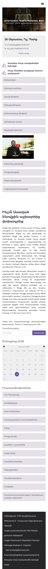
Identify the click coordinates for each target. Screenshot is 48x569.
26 (17, 374)
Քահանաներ (10, 80)
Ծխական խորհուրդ (12, 88)
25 (11, 374)
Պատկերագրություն (13, 478)
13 (23, 365)
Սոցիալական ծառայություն (16, 189)
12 (17, 365)
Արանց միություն (11, 97)
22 (35, 369)
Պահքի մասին (10, 436)
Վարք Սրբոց (9, 453)
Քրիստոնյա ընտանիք (13, 164)
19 (17, 369)
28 (29, 374)
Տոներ (7, 428)
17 (4, 369)
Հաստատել (39, 333)
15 (35, 365)
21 (29, 369)
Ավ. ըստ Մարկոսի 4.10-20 (18, 48)
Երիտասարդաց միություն (15, 113)
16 (42, 365)
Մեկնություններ (11, 470)
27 (23, 374)
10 (4, 365)
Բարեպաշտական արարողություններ (20, 420)
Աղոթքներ (8, 487)
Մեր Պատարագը (11, 395)
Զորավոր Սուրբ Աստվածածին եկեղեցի (23, 64)
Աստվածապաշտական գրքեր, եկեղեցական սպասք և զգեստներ (23, 496)
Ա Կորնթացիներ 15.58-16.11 (18, 45)
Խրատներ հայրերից (13, 462)
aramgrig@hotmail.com (19, 550)
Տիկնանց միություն (12, 105)
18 (11, 369)
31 (4, 379)
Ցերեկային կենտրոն (13, 130)
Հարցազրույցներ (11, 172)
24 (4, 374)
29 (35, 374)
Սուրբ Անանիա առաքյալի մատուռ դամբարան (25, 72)
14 (29, 365)
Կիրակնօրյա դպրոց (13, 122)
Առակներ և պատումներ (14, 445)
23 (42, 369)
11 (11, 365)
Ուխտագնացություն (12, 181)
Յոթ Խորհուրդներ (12, 411)
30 (42, 374)
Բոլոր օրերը (24, 53)
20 (23, 369)
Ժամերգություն (10, 403)
